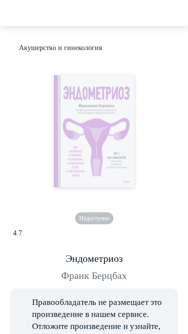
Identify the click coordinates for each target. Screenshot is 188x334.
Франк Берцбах (94, 275)
